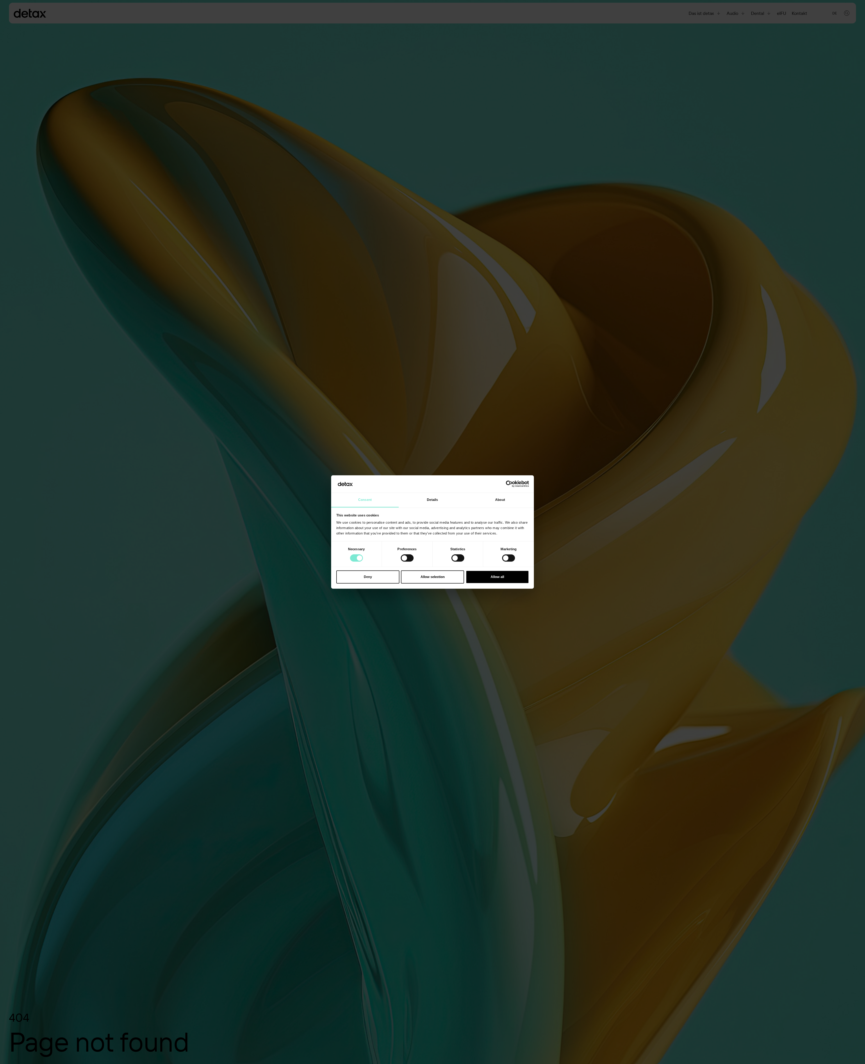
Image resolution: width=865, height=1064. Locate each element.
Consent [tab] (365, 500)
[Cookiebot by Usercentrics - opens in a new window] (509, 484)
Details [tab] (432, 500)
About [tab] (500, 500)
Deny (368, 577)
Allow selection (433, 577)
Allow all (497, 577)
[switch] (407, 558)
